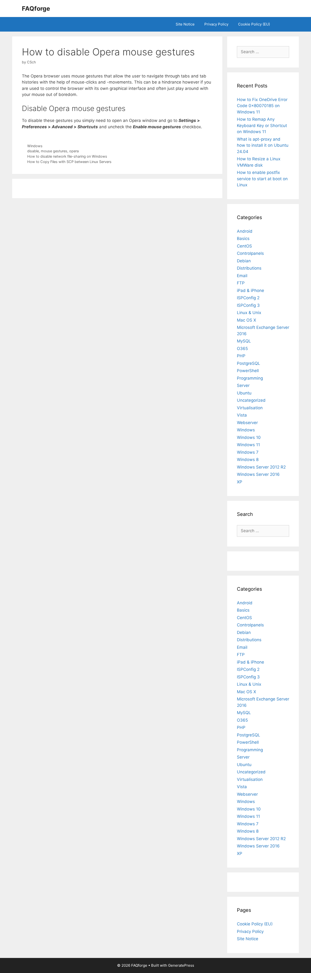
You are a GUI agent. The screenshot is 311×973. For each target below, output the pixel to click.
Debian (244, 260)
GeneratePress (181, 965)
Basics (243, 238)
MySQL (244, 341)
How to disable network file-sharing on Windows (67, 156)
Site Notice (185, 24)
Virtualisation (250, 407)
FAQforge (36, 8)
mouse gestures (54, 151)
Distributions (249, 268)
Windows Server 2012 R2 (261, 467)
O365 (242, 348)
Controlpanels (250, 253)
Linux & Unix (249, 312)
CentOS (244, 246)
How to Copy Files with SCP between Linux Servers (69, 162)
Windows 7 (248, 452)
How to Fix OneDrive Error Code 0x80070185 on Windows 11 (262, 105)
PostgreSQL (248, 363)
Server (243, 385)
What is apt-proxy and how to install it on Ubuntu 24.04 (262, 145)
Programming (250, 378)
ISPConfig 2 (248, 297)
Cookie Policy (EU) (254, 24)
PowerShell (248, 370)
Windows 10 (249, 437)
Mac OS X (246, 320)
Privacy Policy (216, 24)
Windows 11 (248, 444)
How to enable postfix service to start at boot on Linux (262, 178)
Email (242, 275)
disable (33, 151)
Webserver (247, 422)
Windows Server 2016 (258, 474)
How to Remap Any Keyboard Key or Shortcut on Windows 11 (262, 125)
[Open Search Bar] (282, 24)
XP (239, 481)
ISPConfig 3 (248, 305)
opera (74, 151)
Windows (35, 146)
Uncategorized (251, 400)
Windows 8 (248, 459)
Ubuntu (244, 393)
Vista (242, 415)
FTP (241, 283)
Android (244, 231)
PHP (241, 355)
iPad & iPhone (250, 290)
